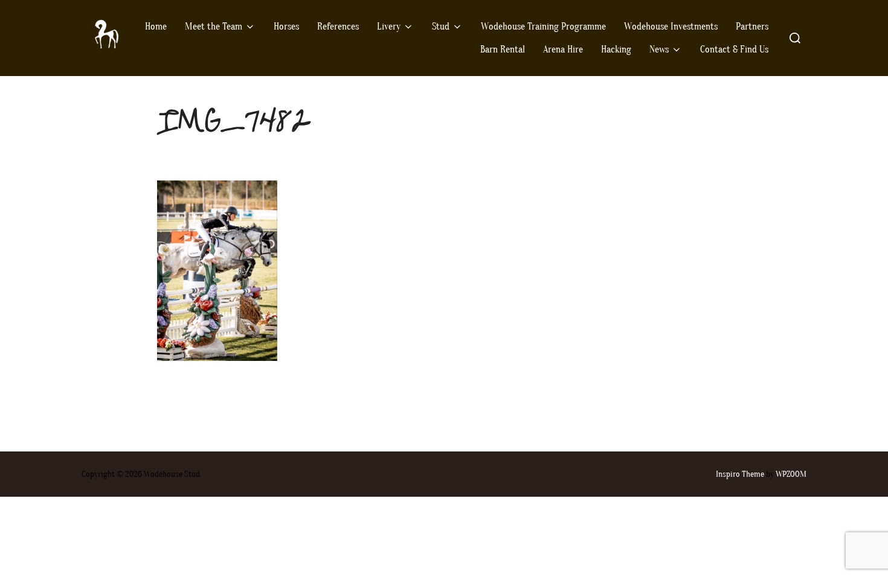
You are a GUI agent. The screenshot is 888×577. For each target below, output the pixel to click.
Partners (752, 26)
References (338, 26)
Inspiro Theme (740, 474)
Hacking (616, 49)
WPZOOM (791, 474)
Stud (440, 26)
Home (156, 26)
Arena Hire (563, 49)
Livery (389, 26)
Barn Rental (502, 49)
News (659, 49)
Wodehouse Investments (671, 26)
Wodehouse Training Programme (543, 26)
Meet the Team (213, 26)
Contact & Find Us (734, 49)
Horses (286, 26)
